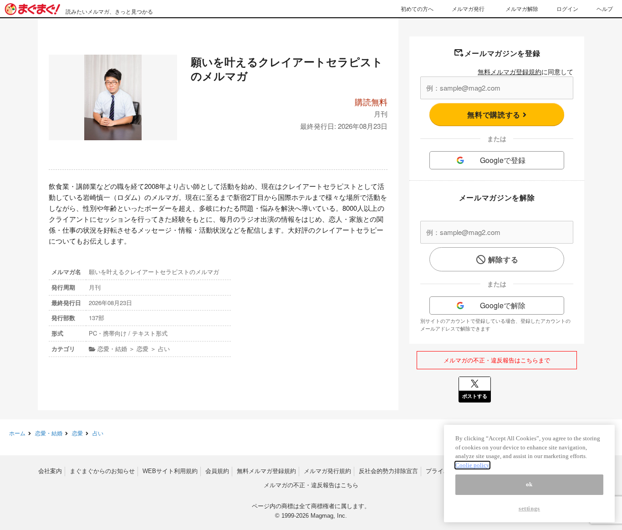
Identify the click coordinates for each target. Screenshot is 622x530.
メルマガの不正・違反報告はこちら (311, 485)
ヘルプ (605, 8)
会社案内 (50, 471)
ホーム (17, 433)
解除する (503, 259)
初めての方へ (417, 8)
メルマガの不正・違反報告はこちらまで (497, 360)
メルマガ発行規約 (327, 471)
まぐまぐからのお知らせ (102, 471)
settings (529, 508)
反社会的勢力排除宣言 (388, 471)
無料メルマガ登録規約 (509, 71)
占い (97, 433)
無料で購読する (494, 114)
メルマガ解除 (521, 8)
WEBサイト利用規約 (170, 471)
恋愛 (77, 433)
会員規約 (217, 471)
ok (529, 484)
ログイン (567, 8)
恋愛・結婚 (48, 433)
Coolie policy (472, 465)
